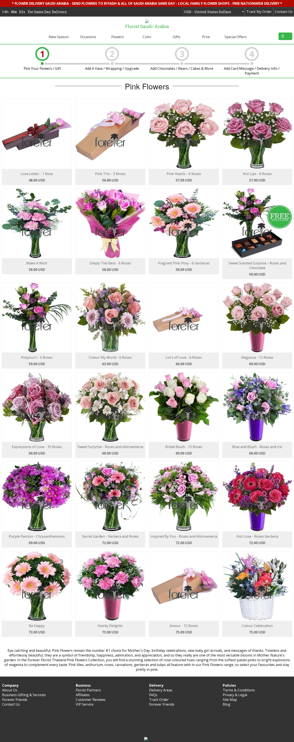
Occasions (88, 36)
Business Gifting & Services (24, 694)
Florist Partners (88, 690)
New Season (59, 36)
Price (206, 36)
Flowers (117, 36)
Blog (226, 704)
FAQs (153, 694)
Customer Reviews (90, 699)
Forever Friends (14, 699)
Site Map (230, 699)
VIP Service (84, 704)
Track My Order (259, 11)
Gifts (176, 36)
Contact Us (283, 11)
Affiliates (83, 694)
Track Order (159, 699)
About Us (9, 690)
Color (147, 36)
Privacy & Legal (235, 694)
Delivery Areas (160, 690)
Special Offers (235, 36)
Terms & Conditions (239, 690)
